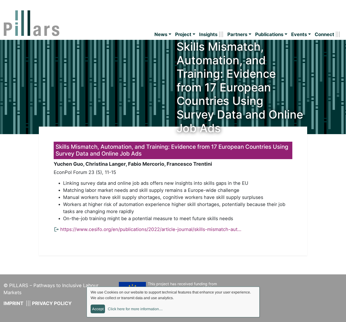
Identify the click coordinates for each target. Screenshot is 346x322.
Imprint (13, 303)
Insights (208, 34)
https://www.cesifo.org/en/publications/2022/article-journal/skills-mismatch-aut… (150, 229)
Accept (98, 309)
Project (183, 34)
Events (299, 34)
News (160, 34)
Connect (324, 34)
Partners (237, 34)
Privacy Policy (52, 303)
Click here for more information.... (135, 309)
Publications (269, 34)
